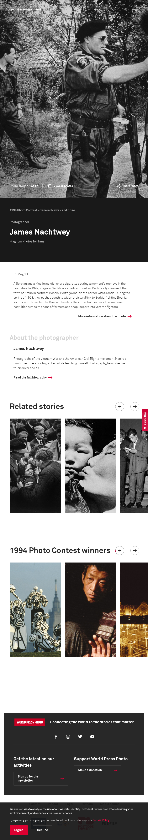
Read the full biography (30, 377)
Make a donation (90, 770)
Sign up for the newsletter (28, 778)
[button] (119, 406)
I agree (19, 830)
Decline (42, 830)
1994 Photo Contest (28, 9)
